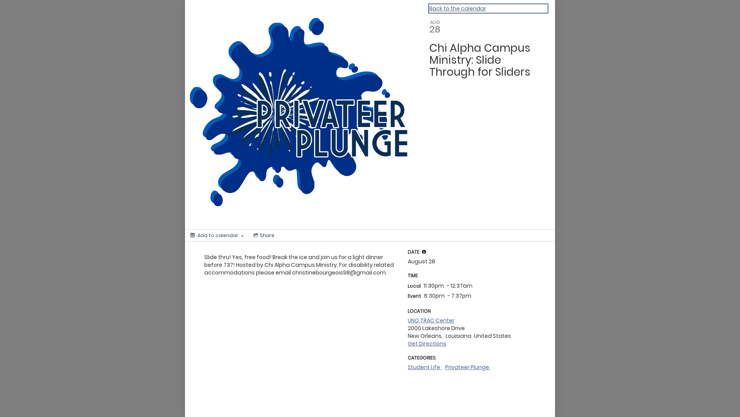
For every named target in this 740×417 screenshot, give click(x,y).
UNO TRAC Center (431, 320)
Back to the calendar (457, 8)
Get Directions (427, 344)
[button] (424, 251)
